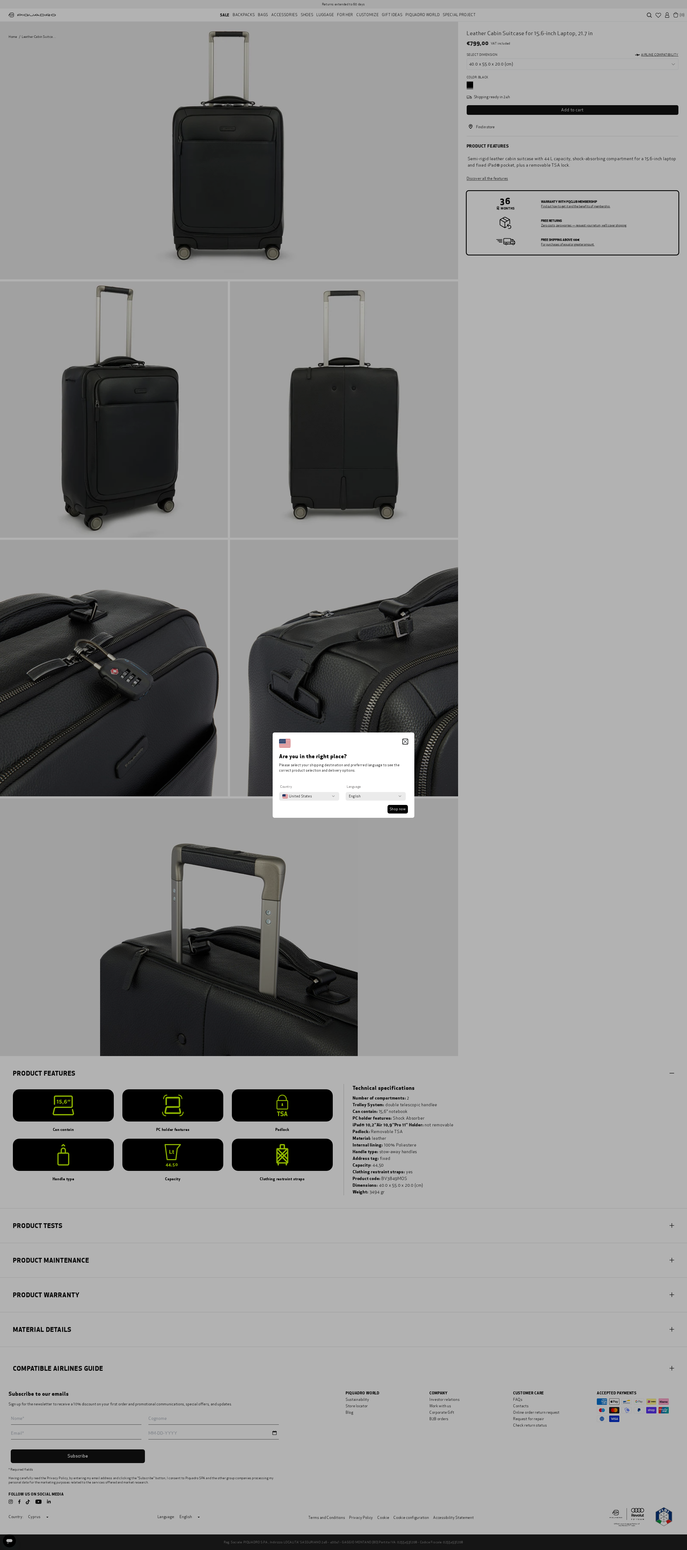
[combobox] (297, 796)
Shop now (398, 809)
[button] (405, 741)
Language (354, 787)
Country (286, 787)
